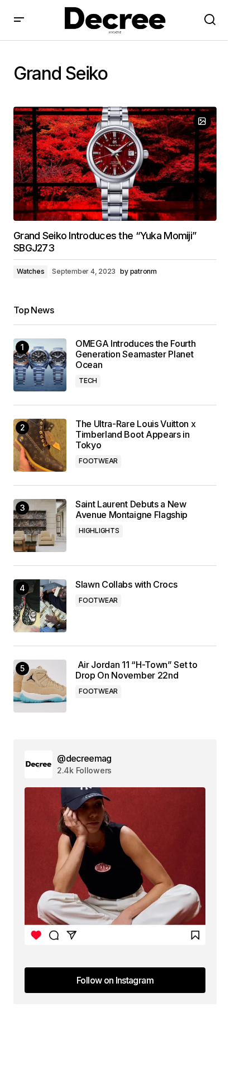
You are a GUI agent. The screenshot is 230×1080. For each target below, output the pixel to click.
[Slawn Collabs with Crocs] (39, 605)
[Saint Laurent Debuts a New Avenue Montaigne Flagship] (39, 525)
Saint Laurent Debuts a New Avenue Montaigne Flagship (131, 509)
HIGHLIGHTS (99, 530)
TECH (88, 380)
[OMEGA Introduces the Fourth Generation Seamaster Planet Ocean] (39, 364)
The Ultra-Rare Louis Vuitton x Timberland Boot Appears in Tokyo (135, 435)
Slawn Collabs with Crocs (126, 584)
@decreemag (84, 758)
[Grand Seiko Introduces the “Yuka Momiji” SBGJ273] (115, 163)
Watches (30, 271)
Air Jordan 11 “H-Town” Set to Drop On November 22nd (136, 670)
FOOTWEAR (98, 461)
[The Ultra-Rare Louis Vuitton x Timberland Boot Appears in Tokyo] (39, 445)
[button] (19, 20)
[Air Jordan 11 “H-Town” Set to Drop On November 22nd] (39, 686)
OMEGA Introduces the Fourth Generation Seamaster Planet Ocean (135, 354)
